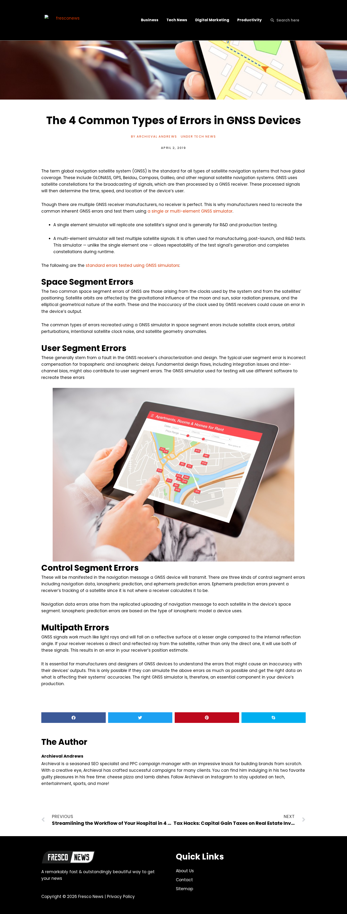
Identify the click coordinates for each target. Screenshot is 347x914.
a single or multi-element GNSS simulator (190, 211)
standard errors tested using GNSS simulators (132, 265)
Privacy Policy (121, 896)
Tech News (176, 19)
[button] (73, 717)
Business (149, 19)
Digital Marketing (212, 19)
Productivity (249, 19)
